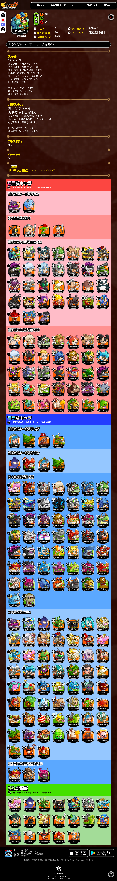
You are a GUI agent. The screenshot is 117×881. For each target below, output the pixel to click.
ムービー (76, 5)
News (38, 5)
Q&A (109, 5)
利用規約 (27, 860)
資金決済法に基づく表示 (55, 860)
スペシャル (92, 5)
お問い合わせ (89, 860)
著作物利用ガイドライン (72, 860)
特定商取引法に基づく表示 (39, 860)
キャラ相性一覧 (58, 5)
